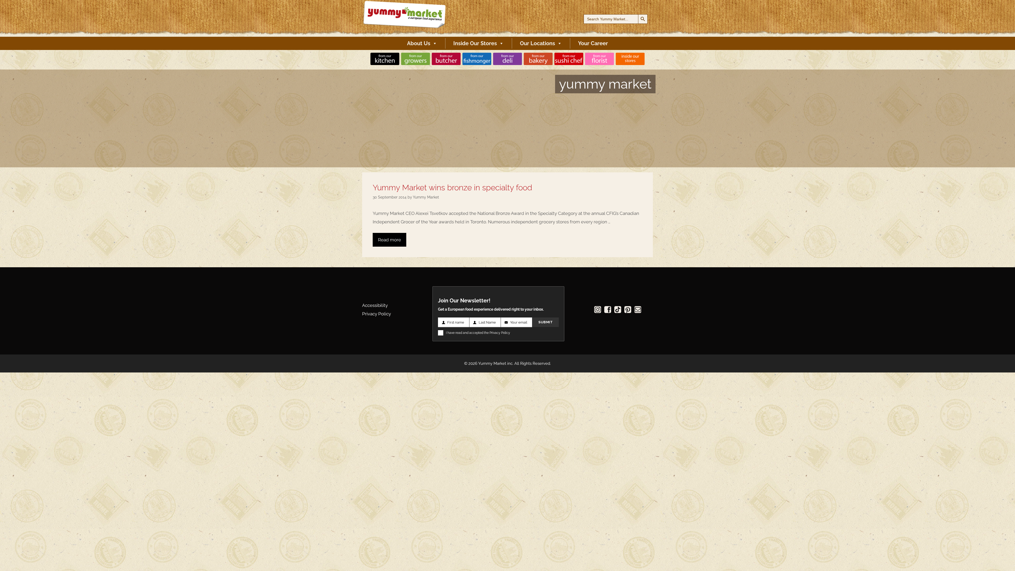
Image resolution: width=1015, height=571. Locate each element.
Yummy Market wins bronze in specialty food (452, 187)
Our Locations (537, 43)
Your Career (593, 43)
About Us (418, 43)
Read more (389, 239)
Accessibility (375, 305)
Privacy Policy (376, 313)
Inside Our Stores (475, 43)
